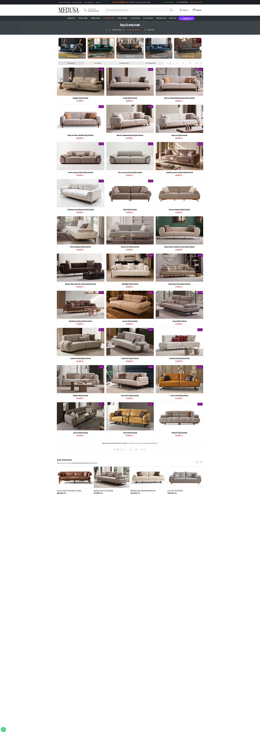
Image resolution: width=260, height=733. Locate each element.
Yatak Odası (83, 18)
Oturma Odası (109, 18)
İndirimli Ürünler (77, 2)
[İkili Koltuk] (130, 48)
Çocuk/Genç (148, 18)
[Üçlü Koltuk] (101, 48)
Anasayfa (71, 18)
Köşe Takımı (122, 18)
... (180, 63)
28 (197, 63)
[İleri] (200, 63)
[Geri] (166, 63)
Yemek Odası (95, 18)
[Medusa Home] (106, 30)
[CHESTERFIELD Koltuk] (159, 48)
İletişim (98, 2)
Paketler (172, 18)
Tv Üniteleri (135, 18)
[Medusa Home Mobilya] (68, 10)
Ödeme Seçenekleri (64, 2)
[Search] (171, 10)
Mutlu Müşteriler (89, 2)
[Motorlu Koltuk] (188, 48)
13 (190, 63)
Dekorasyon (161, 18)
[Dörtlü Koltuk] (72, 48)
